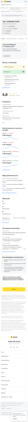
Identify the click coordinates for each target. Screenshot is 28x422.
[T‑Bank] (7, 1)
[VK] (11, 347)
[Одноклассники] (14, 347)
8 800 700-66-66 (14, 342)
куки (21, 413)
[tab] (3, 39)
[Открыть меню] (2, 2)
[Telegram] (17, 347)
